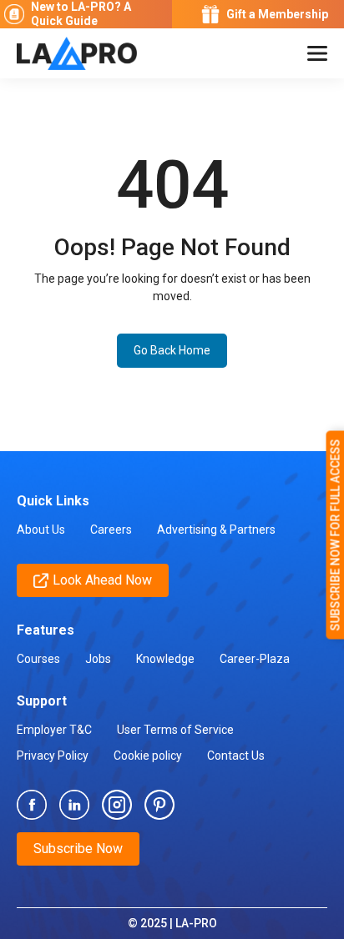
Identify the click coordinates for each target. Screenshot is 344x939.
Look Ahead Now (102, 580)
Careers (111, 529)
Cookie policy (148, 755)
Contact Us (236, 755)
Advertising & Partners (216, 529)
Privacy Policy (53, 755)
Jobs (98, 658)
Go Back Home (172, 350)
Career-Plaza (255, 658)
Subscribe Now (78, 848)
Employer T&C (54, 729)
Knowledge (165, 658)
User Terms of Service (175, 729)
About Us (41, 529)
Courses (38, 658)
